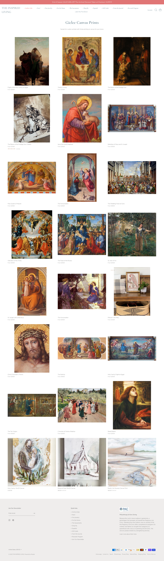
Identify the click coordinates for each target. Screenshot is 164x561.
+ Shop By (85, 8)
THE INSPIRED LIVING (11, 10)
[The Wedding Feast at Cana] (132, 177)
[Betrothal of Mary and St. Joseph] (132, 118)
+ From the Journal (117, 8)
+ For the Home (60, 8)
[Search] (156, 10)
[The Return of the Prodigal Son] (132, 61)
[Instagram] (9, 520)
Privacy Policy (125, 554)
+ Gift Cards (105, 8)
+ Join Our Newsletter (81, 12)
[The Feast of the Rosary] (82, 234)
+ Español (95, 8)
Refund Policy (133, 554)
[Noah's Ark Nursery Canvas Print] (132, 462)
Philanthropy (117, 554)
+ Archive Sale (28, 8)
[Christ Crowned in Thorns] (32, 348)
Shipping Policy (142, 554)
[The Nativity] (82, 348)
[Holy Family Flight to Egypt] (132, 348)
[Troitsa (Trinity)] (82, 61)
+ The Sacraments (74, 8)
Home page (99, 554)
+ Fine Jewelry (48, 8)
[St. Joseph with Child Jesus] (32, 291)
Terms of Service (151, 554)
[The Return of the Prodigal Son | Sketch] (32, 118)
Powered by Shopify (30, 554)
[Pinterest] (13, 520)
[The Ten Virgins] (32, 405)
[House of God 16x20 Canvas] (82, 462)
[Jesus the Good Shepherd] (82, 118)
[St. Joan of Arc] (132, 234)
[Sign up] (34, 513)
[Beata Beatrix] (132, 405)
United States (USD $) (14, 549)
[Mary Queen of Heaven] (32, 177)
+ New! (38, 8)
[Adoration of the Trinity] (32, 234)
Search (111, 554)
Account (149, 10)
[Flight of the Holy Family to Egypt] (32, 61)
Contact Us (105, 554)
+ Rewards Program (132, 8)
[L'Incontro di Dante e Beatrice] (82, 405)
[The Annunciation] (82, 177)
